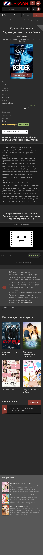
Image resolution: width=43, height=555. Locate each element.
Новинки (38, 15)
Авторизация (32, 3)
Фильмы (17, 15)
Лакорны (7, 15)
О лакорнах (27, 15)
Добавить (34, 402)
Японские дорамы (16, 20)
